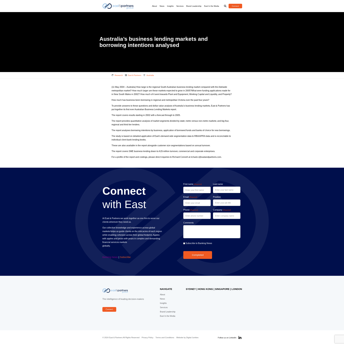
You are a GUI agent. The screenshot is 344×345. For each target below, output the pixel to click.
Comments (188, 223)
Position (217, 197)
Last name (218, 184)
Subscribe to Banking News (199, 243)
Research (119, 75)
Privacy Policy (147, 338)
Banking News (110, 257)
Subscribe (125, 257)
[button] (225, 6)
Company (222, 210)
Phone (190, 210)
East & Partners (134, 75)
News (162, 6)
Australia (150, 75)
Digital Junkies (192, 338)
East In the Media (211, 6)
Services (180, 6)
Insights (170, 6)
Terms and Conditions (164, 338)
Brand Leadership (193, 6)
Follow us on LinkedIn (227, 338)
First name (192, 184)
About (154, 6)
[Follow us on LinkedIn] (240, 337)
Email (190, 197)
